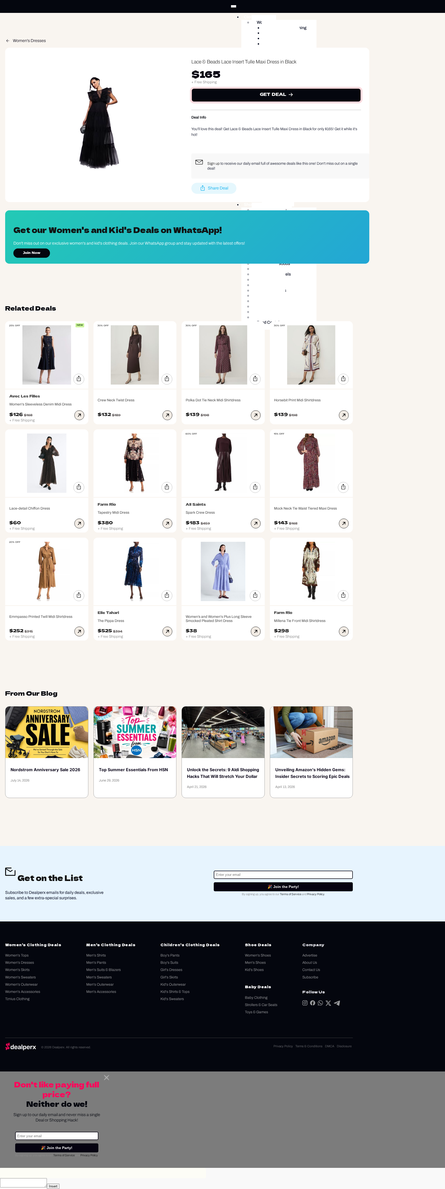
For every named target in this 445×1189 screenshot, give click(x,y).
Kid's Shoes (254, 970)
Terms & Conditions (308, 1046)
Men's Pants (96, 962)
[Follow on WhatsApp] (320, 1004)
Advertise (309, 955)
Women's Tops (17, 955)
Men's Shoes (255, 962)
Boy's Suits (169, 962)
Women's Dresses (29, 40)
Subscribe (310, 977)
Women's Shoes (258, 955)
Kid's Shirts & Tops (175, 992)
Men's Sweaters (99, 977)
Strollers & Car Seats (261, 1005)
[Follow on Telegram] (337, 1004)
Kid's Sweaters (172, 999)
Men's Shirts (96, 955)
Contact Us (311, 970)
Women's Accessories (22, 992)
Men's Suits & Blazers (103, 970)
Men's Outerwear (100, 984)
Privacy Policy (315, 894)
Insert (53, 1186)
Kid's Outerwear (173, 984)
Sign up (213, 163)
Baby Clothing (256, 998)
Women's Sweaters (20, 977)
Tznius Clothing (17, 999)
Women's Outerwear (21, 984)
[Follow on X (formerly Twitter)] (328, 1004)
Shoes (250, 204)
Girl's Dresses (171, 970)
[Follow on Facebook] (312, 1004)
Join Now (31, 253)
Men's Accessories (101, 992)
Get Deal (273, 94)
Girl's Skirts (169, 977)
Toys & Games (256, 1012)
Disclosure (344, 1046)
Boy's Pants (169, 955)
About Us (309, 962)
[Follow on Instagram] (304, 1004)
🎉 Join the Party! (283, 887)
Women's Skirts (17, 970)
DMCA (329, 1046)
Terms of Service (290, 894)
